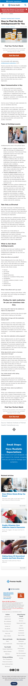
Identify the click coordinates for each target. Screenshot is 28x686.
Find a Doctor (7, 623)
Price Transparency (7, 659)
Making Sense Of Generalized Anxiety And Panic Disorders (13, 557)
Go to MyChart (7, 621)
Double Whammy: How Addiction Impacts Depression (13, 526)
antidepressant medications (8, 63)
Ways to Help (21, 635)
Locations (21, 618)
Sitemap (21, 658)
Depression (3, 18)
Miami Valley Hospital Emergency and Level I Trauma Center (8, 594)
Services (21, 620)
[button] (3, 5)
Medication (17, 18)
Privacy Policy (21, 648)
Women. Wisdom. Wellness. (8, 26)
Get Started (14, 55)
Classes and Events (7, 643)
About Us (21, 628)
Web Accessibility (21, 655)
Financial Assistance (8, 661)
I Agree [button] (14, 683)
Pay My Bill (7, 628)
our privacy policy (18, 680)
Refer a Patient (7, 636)
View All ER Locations (9, 601)
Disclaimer (21, 651)
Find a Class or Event (7, 631)
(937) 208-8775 (7, 598)
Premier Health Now (7, 649)
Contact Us (7, 626)
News (7, 641)
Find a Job (7, 633)
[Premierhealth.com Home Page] (1, 13)
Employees (21, 641)
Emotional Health (10, 18)
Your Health (6, 13)
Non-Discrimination (21, 653)
